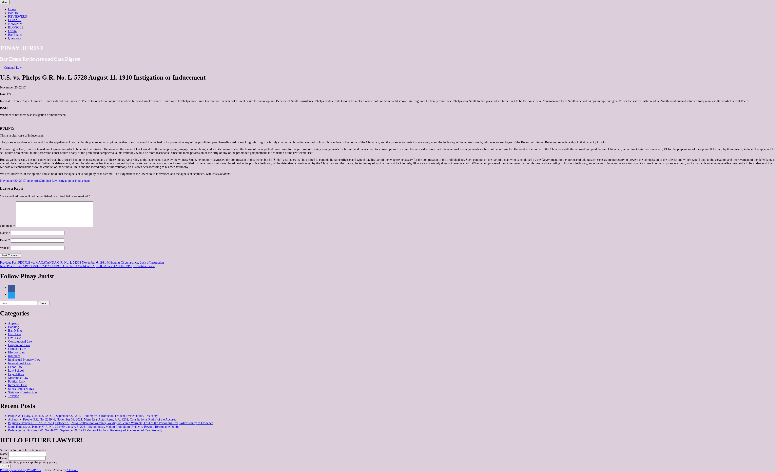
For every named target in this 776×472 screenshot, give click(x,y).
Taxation (13, 396)
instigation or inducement (74, 180)
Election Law (16, 352)
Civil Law (14, 334)
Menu (5, 2)
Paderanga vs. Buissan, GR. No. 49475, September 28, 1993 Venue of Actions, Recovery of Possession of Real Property (85, 430)
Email (5, 240)
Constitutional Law (20, 341)
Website (5, 247)
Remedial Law (17, 385)
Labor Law (15, 367)
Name (5, 232)
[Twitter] (11, 294)
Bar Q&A (14, 13)
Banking (13, 327)
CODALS (14, 20)
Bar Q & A (15, 330)
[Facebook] (11, 287)
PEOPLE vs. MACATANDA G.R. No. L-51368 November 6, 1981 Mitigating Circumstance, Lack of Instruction (82, 262)
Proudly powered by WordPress (20, 470)
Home (12, 9)
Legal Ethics (16, 374)
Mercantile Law (18, 377)
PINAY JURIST (22, 48)
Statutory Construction (22, 392)
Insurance (14, 356)
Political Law (16, 381)
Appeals (13, 323)
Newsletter (15, 23)
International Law (19, 363)
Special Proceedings (21, 388)
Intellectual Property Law (24, 359)
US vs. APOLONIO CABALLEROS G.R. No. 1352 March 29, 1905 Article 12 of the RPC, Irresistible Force (77, 266)
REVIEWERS (17, 16)
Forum (12, 31)
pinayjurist (33, 180)
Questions (14, 38)
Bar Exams (15, 34)
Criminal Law (13, 67)
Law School (16, 370)
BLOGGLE (16, 27)
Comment (7, 225)
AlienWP (72, 470)
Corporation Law (19, 345)
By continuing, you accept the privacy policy (28, 462)
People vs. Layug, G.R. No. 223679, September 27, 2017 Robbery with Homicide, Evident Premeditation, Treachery (83, 415)
